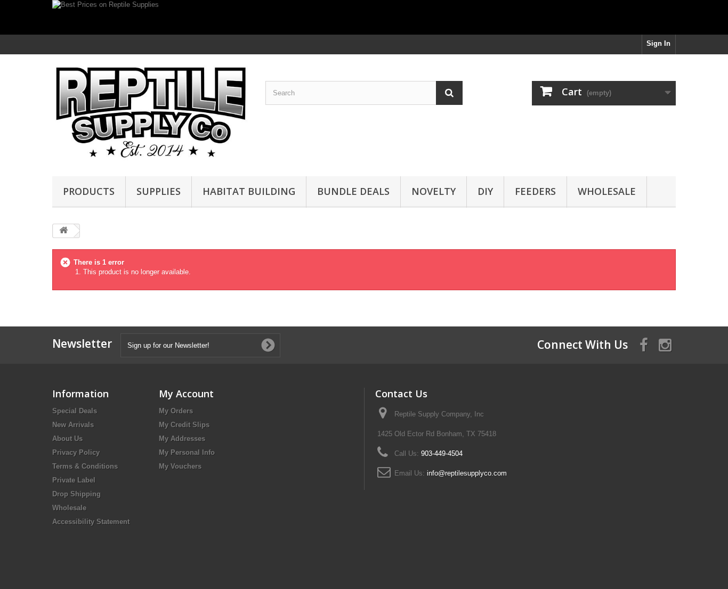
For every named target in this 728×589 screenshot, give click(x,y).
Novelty (433, 191)
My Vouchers (180, 466)
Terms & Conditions (85, 466)
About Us (67, 439)
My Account (186, 393)
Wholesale (607, 191)
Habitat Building (249, 191)
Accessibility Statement (91, 522)
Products (89, 191)
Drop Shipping (76, 494)
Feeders (535, 191)
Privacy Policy (76, 452)
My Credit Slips (184, 425)
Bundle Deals (353, 191)
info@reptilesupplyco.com (467, 473)
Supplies (158, 191)
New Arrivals (73, 425)
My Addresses (182, 439)
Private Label (73, 480)
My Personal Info (187, 452)
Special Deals (74, 411)
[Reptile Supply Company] (150, 112)
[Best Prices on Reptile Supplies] (364, 17)
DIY (485, 191)
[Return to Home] (63, 231)
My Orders (176, 411)
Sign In (658, 43)
